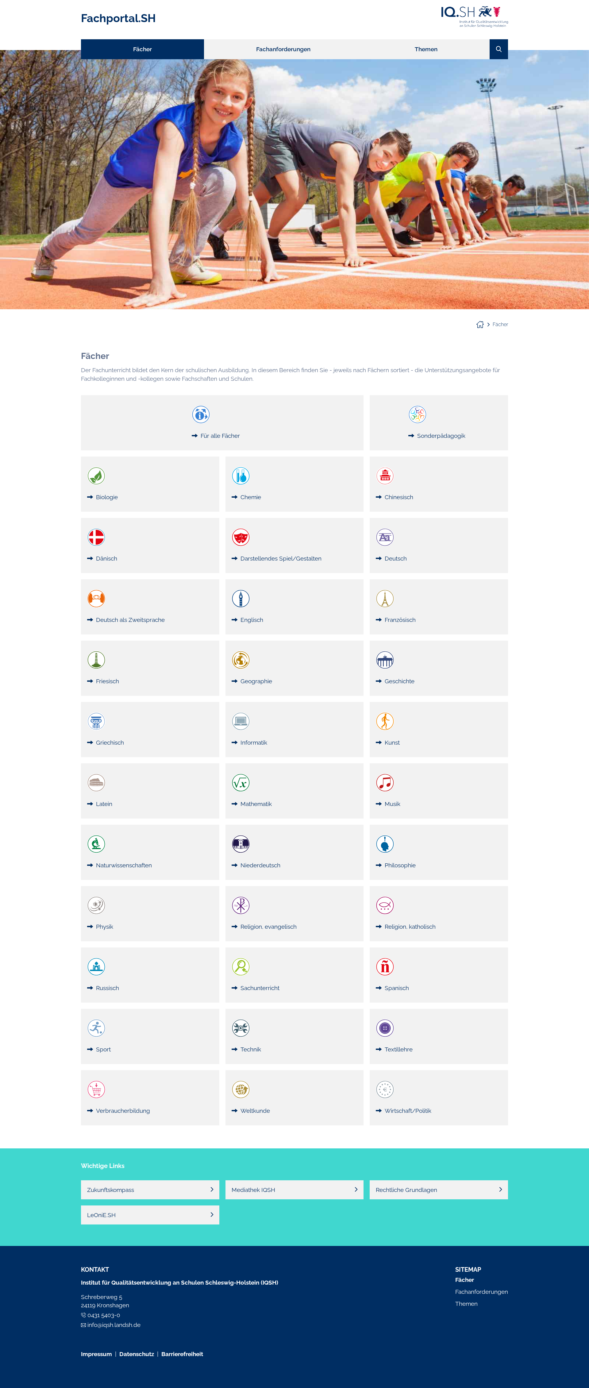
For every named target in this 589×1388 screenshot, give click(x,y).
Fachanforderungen (481, 1291)
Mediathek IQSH (253, 1189)
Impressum (96, 1354)
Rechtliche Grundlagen (406, 1189)
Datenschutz (136, 1354)
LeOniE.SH (101, 1215)
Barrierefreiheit (182, 1354)
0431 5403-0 (103, 1315)
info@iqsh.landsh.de (114, 1324)
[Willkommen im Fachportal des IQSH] (483, 325)
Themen (466, 1303)
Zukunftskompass (110, 1189)
